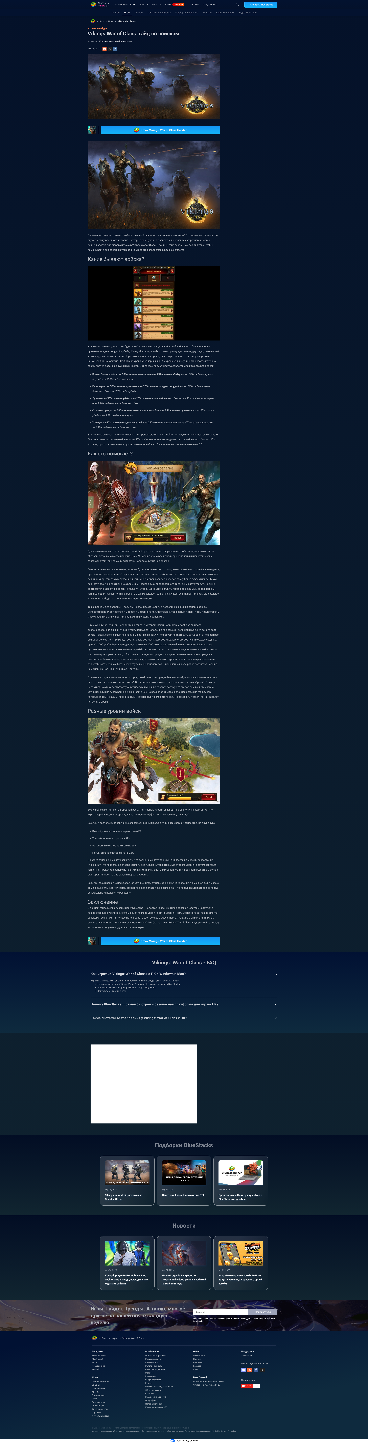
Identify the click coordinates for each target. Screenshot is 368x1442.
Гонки (94, 1398)
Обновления (246, 1355)
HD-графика (150, 1400)
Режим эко (150, 1376)
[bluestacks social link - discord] (243, 1370)
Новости (207, 12)
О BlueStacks (199, 1355)
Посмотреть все (259, 299)
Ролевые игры (98, 1402)
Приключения (98, 1388)
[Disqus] (144, 1084)
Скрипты (149, 1393)
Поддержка (210, 4)
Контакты (197, 1362)
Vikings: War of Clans (127, 21)
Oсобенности (123, 4)
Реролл (148, 1383)
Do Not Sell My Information (225, 1431)
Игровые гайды (243, 64)
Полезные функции (154, 1404)
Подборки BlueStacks (186, 12)
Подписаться (263, 1311)
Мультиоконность (153, 1366)
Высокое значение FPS (155, 1397)
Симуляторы (98, 1405)
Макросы (149, 1373)
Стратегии (96, 1412)
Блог (155, 4)
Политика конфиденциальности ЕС (199, 1431)
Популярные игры (100, 1381)
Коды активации (225, 12)
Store (174, 4)
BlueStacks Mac (99, 1355)
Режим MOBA (151, 1362)
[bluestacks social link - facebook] (256, 1370)
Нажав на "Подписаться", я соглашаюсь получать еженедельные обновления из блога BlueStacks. (234, 1319)
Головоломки (98, 1395)
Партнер (194, 4)
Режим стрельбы (153, 1359)
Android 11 (96, 1369)
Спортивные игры (100, 1409)
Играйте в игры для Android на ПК (208, 1381)
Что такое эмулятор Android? (206, 1385)
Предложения (98, 1366)
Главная (115, 12)
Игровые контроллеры (155, 1355)
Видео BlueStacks (248, 12)
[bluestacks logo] (100, 4)
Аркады (95, 1392)
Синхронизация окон (155, 1369)
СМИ (195, 1369)
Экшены (96, 1385)
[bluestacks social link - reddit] (249, 1370)
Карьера (197, 1366)
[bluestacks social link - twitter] (262, 1370)
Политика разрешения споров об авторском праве (163, 1431)
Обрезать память (153, 1390)
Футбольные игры (100, 1416)
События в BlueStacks (159, 12)
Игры (142, 4)
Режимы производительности (159, 1386)
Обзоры (139, 12)
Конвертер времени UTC (156, 1407)
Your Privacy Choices (187, 1440)
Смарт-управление (153, 1380)
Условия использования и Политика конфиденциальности (116, 1431)
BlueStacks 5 (97, 1359)
